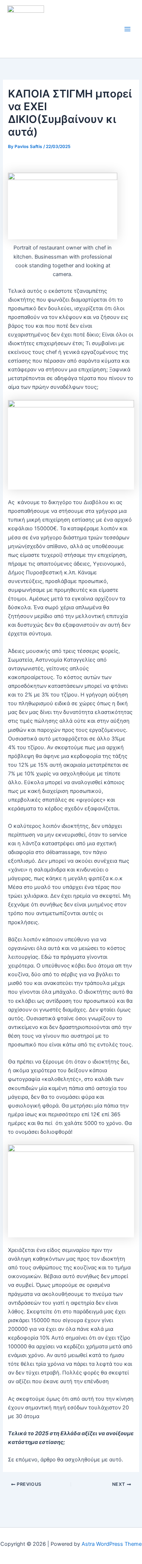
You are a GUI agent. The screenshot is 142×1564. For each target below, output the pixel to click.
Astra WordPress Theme (112, 1544)
